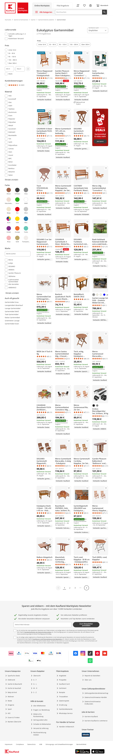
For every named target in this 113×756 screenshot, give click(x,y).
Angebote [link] (62, 676)
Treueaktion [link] (63, 697)
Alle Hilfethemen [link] (39, 706)
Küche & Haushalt (14, 688)
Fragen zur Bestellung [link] (41, 710)
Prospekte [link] (62, 680)
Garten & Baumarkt (15, 684)
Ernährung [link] (63, 705)
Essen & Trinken (14, 717)
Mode (10, 701)
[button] (42, 44)
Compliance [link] (20, 744)
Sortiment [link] (62, 688)
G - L (35, 684)
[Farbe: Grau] (93, 294)
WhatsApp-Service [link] (66, 713)
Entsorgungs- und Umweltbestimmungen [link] (59, 744)
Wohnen (11, 697)
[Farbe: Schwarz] (93, 405)
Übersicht (36, 676)
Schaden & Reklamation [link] (42, 724)
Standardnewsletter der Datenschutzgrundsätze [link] (37, 632)
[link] (63, 5)
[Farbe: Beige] (100, 294)
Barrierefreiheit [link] (81, 744)
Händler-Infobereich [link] (66, 727)
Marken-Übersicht (14, 722)
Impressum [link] (8, 744)
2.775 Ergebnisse (44, 34)
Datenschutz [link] (31, 744)
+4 (107, 295)
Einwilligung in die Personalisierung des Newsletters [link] (47, 639)
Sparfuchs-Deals (14, 676)
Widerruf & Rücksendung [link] (38, 715)
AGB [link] (40, 744)
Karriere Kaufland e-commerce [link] (96, 721)
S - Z (35, 692)
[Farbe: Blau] (104, 294)
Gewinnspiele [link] (64, 701)
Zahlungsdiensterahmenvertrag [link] (96, 693)
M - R (35, 688)
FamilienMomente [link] (65, 709)
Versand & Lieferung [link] (40, 728)
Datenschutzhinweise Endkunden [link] (93, 702)
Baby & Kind (12, 692)
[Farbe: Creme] (97, 294)
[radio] (17, 49)
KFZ (9, 713)
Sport (10, 709)
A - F (35, 680)
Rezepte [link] (62, 692)
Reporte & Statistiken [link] (92, 676)
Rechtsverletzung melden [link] (39, 733)
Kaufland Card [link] (64, 684)
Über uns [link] (88, 680)
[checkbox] (17, 35)
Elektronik (11, 680)
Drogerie (11, 705)
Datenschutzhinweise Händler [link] (96, 697)
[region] (19, 161)
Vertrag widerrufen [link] (40, 720)
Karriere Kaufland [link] (91, 716)
